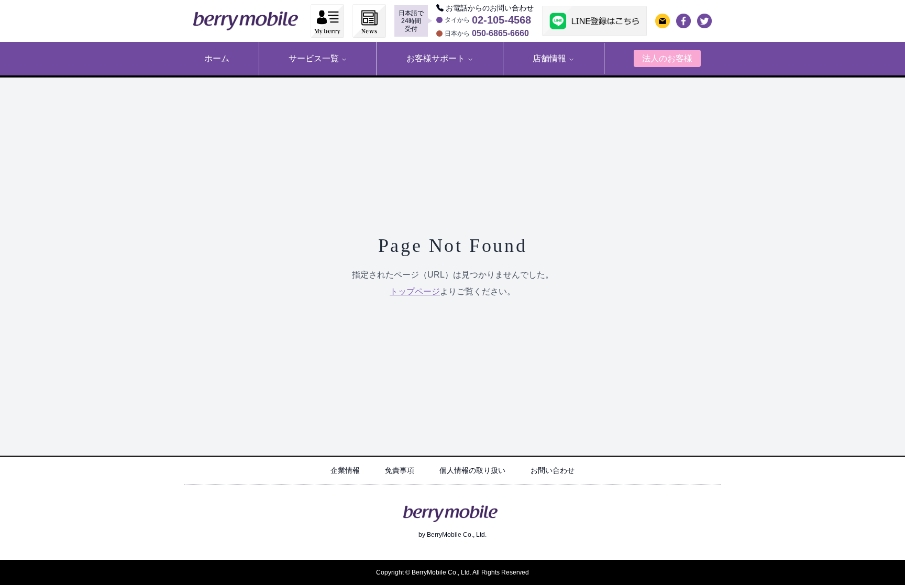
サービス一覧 (314, 58)
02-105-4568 (501, 20)
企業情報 (345, 470)
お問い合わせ (553, 470)
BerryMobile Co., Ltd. (457, 534)
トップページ (415, 291)
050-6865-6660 (500, 33)
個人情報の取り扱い (472, 470)
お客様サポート (435, 58)
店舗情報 (549, 58)
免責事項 (399, 470)
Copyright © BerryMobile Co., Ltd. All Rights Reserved (452, 572)
